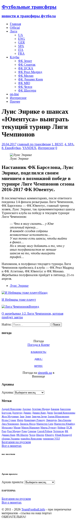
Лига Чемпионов (10, 423)
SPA (21, 46)
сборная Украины (11, 438)
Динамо (27, 412)
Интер (20, 420)
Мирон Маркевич (30, 427)
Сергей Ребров (44, 431)
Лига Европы (64, 420)
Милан (17, 427)
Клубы (14, 57)
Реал (4, 431)
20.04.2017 (9, 144)
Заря (22, 416)
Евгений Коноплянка (64, 412)
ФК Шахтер (22, 435)
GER (21, 42)
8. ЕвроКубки (11, 148)
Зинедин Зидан (39, 416)
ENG (21, 38)
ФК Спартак (27, 64)
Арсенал (26, 409)
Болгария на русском (16, 442)
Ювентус (49, 435)
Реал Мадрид (14, 431)
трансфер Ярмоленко (31, 438)
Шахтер (40, 435)
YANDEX (29, 148)
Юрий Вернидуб (63, 435)
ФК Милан (25, 75)
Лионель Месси (28, 423)
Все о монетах (12, 445)
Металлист (7, 427)
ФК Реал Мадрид (30, 72)
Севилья (32, 431)
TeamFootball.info (33, 509)
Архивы (7, 392)
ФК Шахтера (27, 90)
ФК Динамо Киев (30, 79)
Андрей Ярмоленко (12, 409)
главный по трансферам (34, 144)
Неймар (61, 427)
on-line (14, 94)
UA (20, 35)
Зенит (28, 416)
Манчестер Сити (44, 423)
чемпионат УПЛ (51, 438)
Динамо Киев (39, 412)
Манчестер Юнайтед (64, 423)
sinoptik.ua (45, 372)
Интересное (18, 98)
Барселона (65, 409)
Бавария (55, 409)
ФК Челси (25, 86)
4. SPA (69, 144)
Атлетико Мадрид (41, 409)
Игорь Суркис (9, 420)
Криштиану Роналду (34, 420)
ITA (20, 50)
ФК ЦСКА (25, 68)
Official (15, 27)
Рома (24, 431)
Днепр (50, 412)
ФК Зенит (25, 61)
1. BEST (57, 144)
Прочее (15, 101)
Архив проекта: (13, 482)
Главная (15, 24)
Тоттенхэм (58, 431)
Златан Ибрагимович (58, 416)
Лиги (13, 31)
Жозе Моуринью (10, 416)
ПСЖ (69, 427)
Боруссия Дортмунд (12, 412)
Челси (32, 435)
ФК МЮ (24, 83)
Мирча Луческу (48, 427)
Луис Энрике (19, 285)
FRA (21, 53)
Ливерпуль (51, 420)
